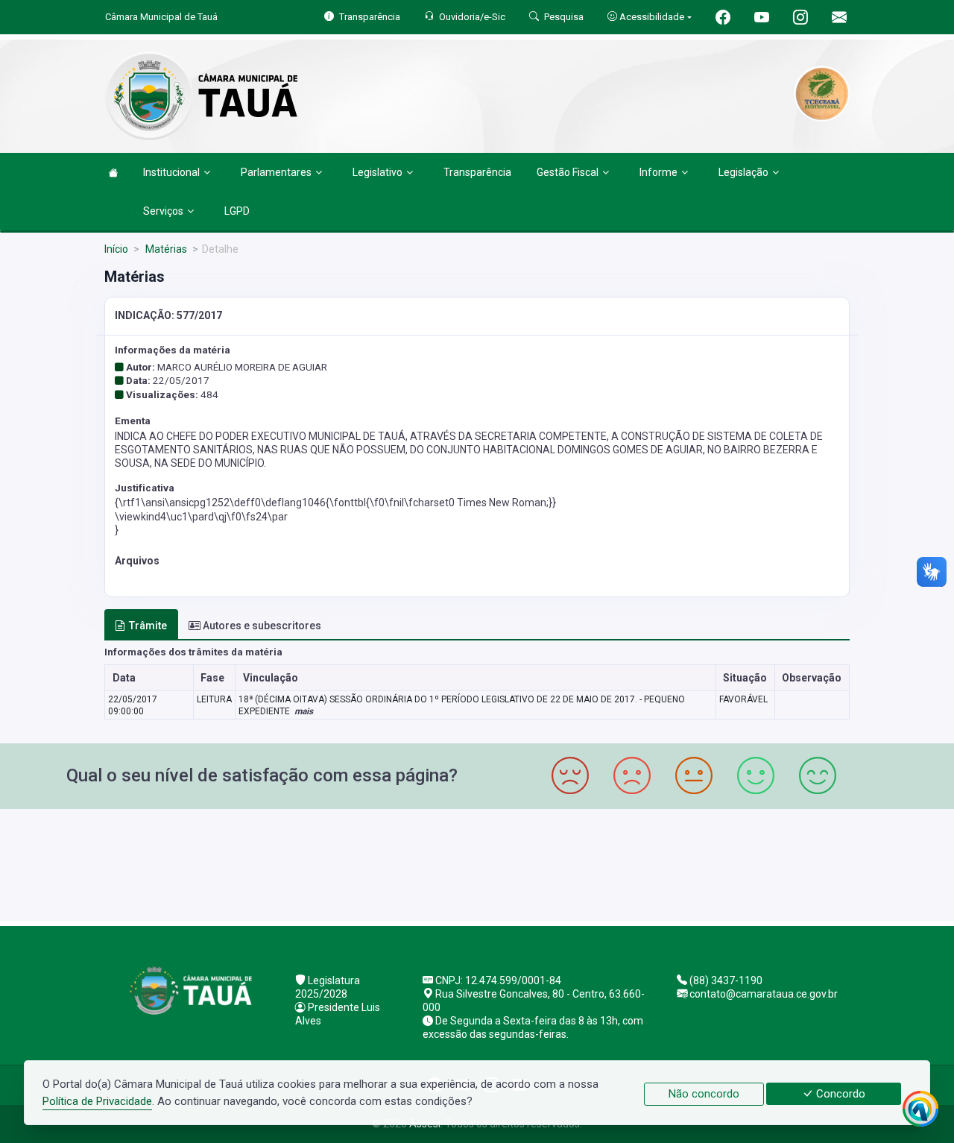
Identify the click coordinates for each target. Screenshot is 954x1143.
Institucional (171, 172)
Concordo (839, 1094)
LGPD (237, 211)
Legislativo (377, 172)
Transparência (477, 172)
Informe (658, 172)
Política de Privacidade (97, 1101)
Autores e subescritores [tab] (262, 626)
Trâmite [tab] (148, 626)
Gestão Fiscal (567, 172)
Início (116, 249)
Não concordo (704, 1094)
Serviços (163, 211)
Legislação (743, 172)
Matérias (165, 249)
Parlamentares (276, 172)
